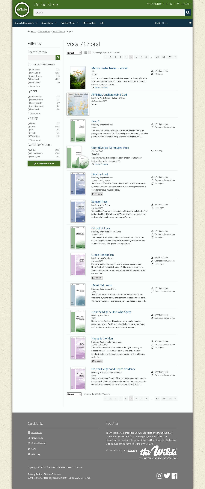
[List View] (85, 52)
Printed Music (68, 23)
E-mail (88, 477)
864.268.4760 (76, 477)
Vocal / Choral (59, 31)
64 (164, 57)
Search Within (37, 52)
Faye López (45, 73)
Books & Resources (24, 23)
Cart (33, 448)
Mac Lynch (45, 79)
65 (170, 57)
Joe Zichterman (45, 106)
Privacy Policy (35, 474)
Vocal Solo (45, 136)
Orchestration (45, 153)
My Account (155, 4)
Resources (36, 432)
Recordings (47, 23)
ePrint (45, 150)
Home (33, 31)
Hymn (45, 123)
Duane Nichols (45, 99)
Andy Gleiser (45, 96)
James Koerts (45, 76)
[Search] (58, 57)
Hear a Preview (101, 87)
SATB (45, 126)
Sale (102, 23)
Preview (98, 194)
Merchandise (89, 23)
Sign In (170, 4)
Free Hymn (45, 156)
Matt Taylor (45, 82)
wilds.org (184, 4)
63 (157, 57)
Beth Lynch (45, 69)
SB (45, 129)
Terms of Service (52, 474)
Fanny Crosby (45, 103)
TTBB (45, 133)
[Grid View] (89, 52)
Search (188, 12)
